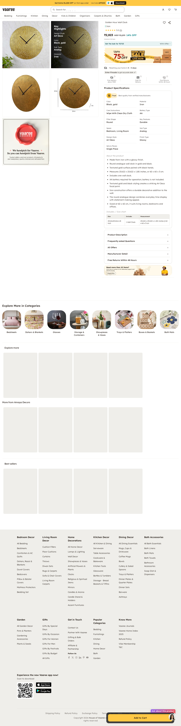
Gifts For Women (50, 639)
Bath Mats (149, 553)
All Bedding (22, 543)
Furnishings (21, 16)
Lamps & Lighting (76, 551)
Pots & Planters (24, 631)
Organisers (85, 16)
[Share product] (169, 22)
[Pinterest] (84, 657)
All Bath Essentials (152, 543)
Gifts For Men (48, 644)
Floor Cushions (49, 551)
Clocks (71, 574)
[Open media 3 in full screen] (26, 93)
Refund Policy (125, 639)
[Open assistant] (172, 717)
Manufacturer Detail (118, 254)
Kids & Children (68, 16)
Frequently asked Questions (121, 241)
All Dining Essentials (128, 543)
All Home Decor (75, 547)
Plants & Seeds (24, 644)
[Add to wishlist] (164, 22)
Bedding (8, 16)
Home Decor (99, 648)
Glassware (98, 571)
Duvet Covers (23, 569)
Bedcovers (22, 574)
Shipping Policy (52, 713)
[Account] (163, 9)
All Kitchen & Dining (102, 543)
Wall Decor (73, 556)
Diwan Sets (47, 566)
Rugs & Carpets (49, 571)
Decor (54, 16)
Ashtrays (123, 597)
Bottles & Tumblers (102, 575)
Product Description (117, 234)
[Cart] (176, 9)
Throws (45, 561)
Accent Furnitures (76, 605)
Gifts (137, 16)
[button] (111, 79)
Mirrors (71, 587)
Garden (127, 16)
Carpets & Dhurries (103, 16)
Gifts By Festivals (50, 648)
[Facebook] (69, 657)
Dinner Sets (124, 587)
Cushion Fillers (49, 547)
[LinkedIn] (80, 657)
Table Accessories (101, 553)
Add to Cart (140, 717)
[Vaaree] (8, 9)
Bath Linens (149, 548)
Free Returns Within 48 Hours (122, 260)
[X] (73, 657)
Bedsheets (22, 548)
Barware (123, 592)
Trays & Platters (126, 574)
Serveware (98, 548)
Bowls (121, 561)
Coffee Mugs (125, 556)
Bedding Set (23, 592)
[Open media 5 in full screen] (26, 141)
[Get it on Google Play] (43, 691)
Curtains (46, 556)
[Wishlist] (169, 9)
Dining (45, 16)
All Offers (112, 247)
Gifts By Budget (49, 653)
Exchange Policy (89, 713)
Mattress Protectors (26, 587)
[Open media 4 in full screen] (74, 93)
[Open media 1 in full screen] (26, 44)
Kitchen (34, 16)
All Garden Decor (25, 626)
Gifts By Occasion (50, 634)
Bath (118, 16)
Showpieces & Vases (77, 561)
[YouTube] (87, 657)
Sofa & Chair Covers (52, 575)
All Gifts (46, 658)
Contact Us (73, 627)
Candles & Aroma (76, 592)
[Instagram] (76, 657)
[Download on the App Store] (43, 684)
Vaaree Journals (126, 626)
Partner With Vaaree (77, 632)
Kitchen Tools (99, 566)
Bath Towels (150, 558)
